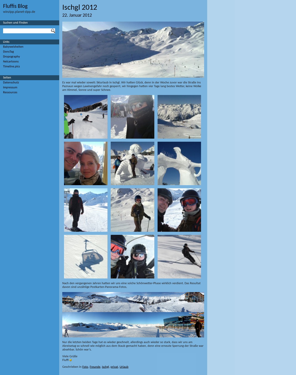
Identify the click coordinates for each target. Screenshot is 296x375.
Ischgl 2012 (79, 8)
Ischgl (105, 367)
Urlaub (124, 367)
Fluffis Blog (15, 6)
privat (114, 367)
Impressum (10, 87)
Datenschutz (11, 82)
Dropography (11, 56)
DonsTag (8, 51)
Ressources (10, 92)
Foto (85, 367)
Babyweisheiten (13, 46)
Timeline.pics (11, 66)
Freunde (95, 367)
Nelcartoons (11, 61)
